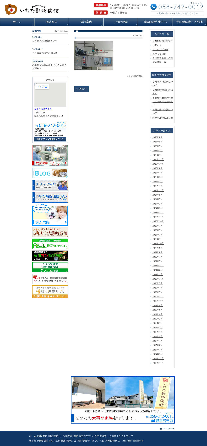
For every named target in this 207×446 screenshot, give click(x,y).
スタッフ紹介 (159, 54)
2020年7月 (158, 283)
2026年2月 (158, 150)
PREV (82, 89)
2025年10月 (158, 164)
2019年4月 (158, 314)
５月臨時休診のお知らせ (44, 53)
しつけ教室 (66, 436)
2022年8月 (158, 252)
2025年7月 (158, 173)
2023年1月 (158, 235)
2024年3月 (158, 204)
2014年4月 (158, 350)
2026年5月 (158, 142)
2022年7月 (158, 257)
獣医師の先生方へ (83, 436)
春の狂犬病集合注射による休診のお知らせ (163, 101)
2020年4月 (158, 288)
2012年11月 (158, 363)
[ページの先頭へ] (167, 429)
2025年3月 (158, 177)
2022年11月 (158, 239)
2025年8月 (158, 168)
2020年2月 (158, 292)
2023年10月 (158, 221)
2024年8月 (158, 195)
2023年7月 (158, 226)
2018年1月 (158, 332)
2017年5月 (158, 336)
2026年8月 (158, 137)
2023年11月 (158, 217)
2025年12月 (158, 155)
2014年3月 (158, 354)
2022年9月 (158, 248)
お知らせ (157, 45)
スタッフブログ (160, 49)
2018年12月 (158, 323)
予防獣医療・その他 (105, 436)
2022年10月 (158, 243)
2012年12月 (158, 358)
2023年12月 (158, 212)
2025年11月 (158, 159)
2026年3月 (158, 146)
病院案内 (43, 436)
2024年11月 (158, 190)
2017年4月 (158, 341)
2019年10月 (158, 301)
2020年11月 (158, 279)
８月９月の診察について (44, 41)
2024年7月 (158, 199)
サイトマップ (126, 436)
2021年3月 (158, 274)
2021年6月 (158, 270)
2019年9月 (158, 305)
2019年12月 (158, 296)
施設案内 (54, 436)
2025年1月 (158, 186)
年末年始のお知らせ (163, 117)
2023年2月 (158, 230)
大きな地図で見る (43, 109)
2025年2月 (158, 181)
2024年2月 (158, 208)
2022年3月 (158, 261)
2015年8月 (158, 345)
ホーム (32, 436)
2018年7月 (158, 327)
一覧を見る (62, 31)
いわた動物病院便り (163, 41)
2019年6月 (158, 310)
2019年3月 (158, 319)
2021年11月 (158, 265)
